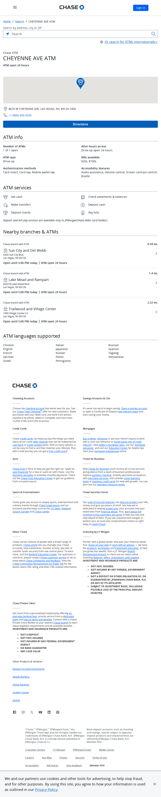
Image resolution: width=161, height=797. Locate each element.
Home (7, 21)
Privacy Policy (46, 789)
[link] (14, 712)
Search (19, 21)
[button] (154, 784)
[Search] (153, 34)
